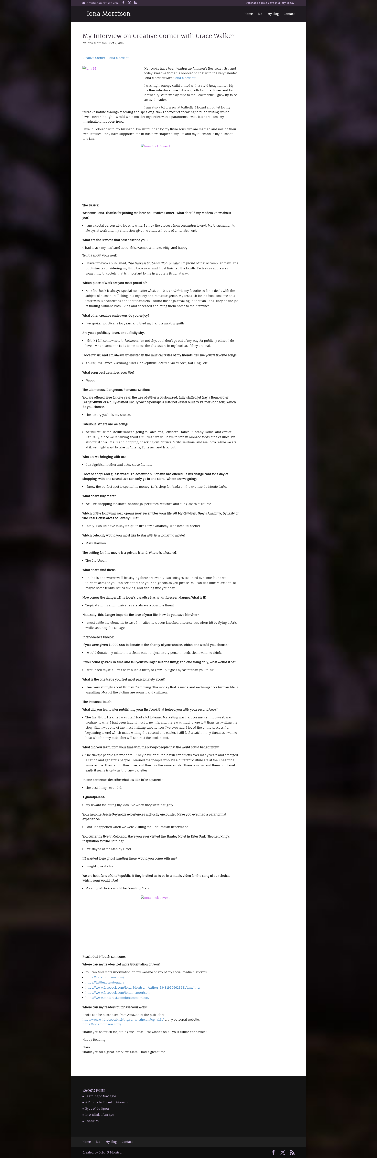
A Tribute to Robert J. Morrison (107, 1102)
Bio (260, 14)
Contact (289, 14)
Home (248, 14)
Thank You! (93, 1121)
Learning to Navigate (100, 1096)
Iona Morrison (97, 43)
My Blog (273, 14)
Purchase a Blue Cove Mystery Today (270, 3)
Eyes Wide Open (97, 1108)
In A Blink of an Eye (99, 1115)
